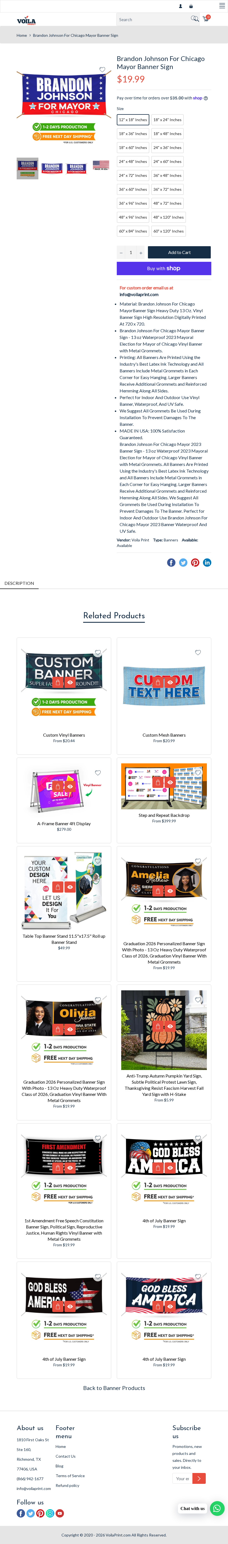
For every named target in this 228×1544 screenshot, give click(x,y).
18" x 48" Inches (167, 133)
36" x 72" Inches (167, 189)
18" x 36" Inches (133, 133)
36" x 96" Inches (133, 203)
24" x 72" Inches (133, 175)
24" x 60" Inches (167, 161)
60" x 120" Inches (168, 231)
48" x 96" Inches (133, 217)
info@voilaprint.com (139, 294)
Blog (59, 1466)
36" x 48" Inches (167, 175)
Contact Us (66, 1456)
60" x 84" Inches (133, 231)
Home (22, 35)
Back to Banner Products (114, 1387)
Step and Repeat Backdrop (164, 815)
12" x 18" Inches (133, 119)
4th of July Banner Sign (164, 1220)
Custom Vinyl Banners (64, 734)
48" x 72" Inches (167, 203)
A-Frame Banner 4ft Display (64, 823)
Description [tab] (19, 583)
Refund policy (67, 1485)
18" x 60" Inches (133, 147)
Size (120, 108)
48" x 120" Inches (168, 217)
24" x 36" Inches (167, 147)
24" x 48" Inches (133, 161)
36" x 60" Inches (133, 189)
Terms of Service (70, 1475)
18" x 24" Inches (167, 119)
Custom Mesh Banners (164, 734)
